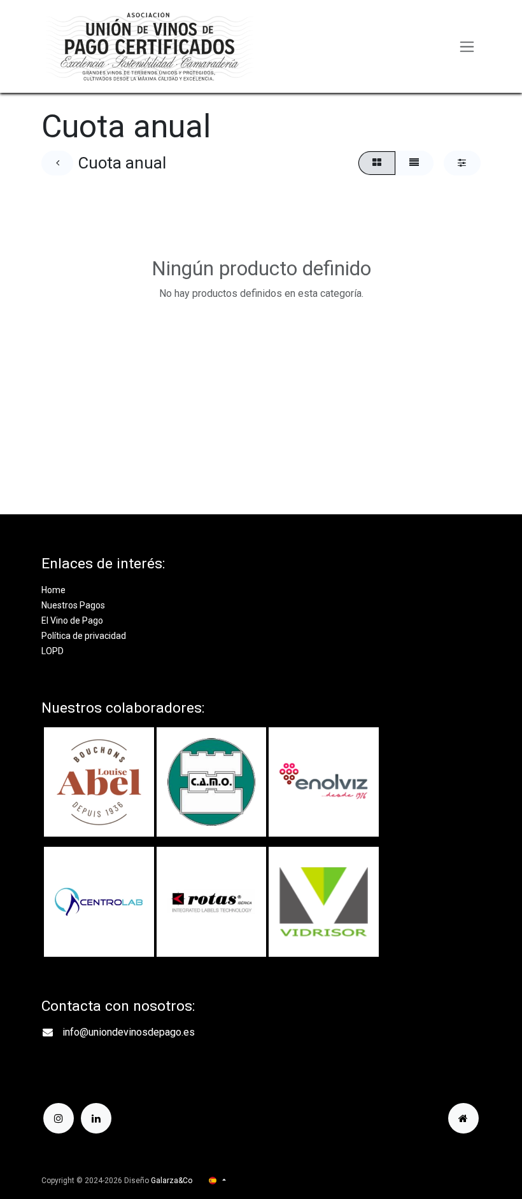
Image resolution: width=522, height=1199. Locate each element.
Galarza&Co (171, 1180)
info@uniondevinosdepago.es (128, 1032)
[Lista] (414, 163)
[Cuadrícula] (376, 163)
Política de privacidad (83, 636)
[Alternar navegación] (467, 46)
